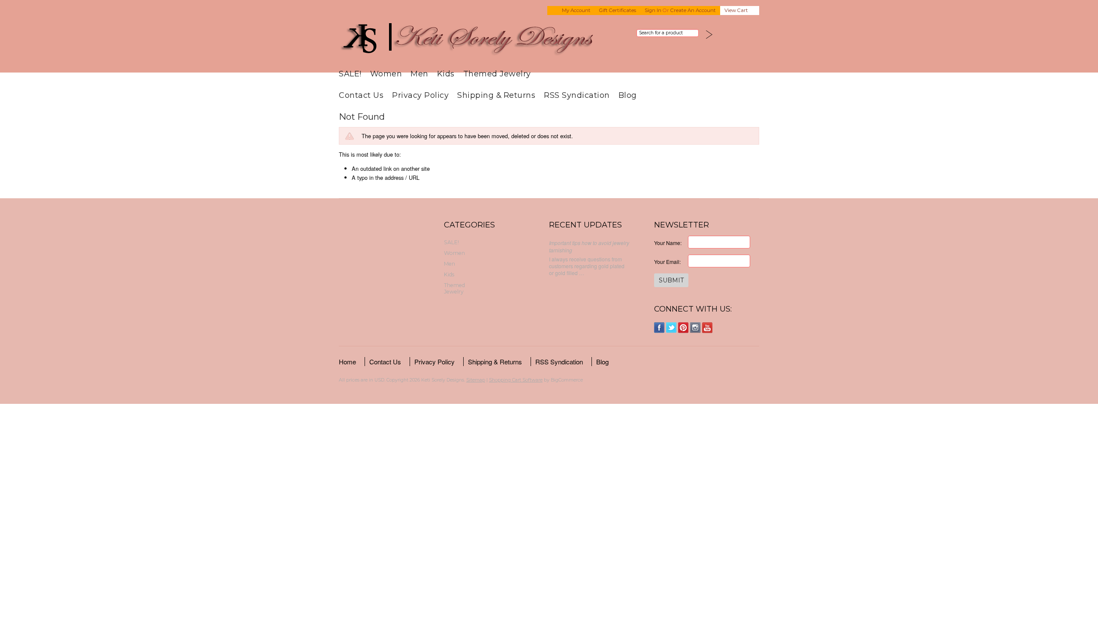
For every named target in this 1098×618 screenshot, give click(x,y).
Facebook (659, 327)
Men (419, 73)
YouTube (707, 327)
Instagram (695, 327)
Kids (446, 73)
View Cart (736, 10)
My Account (576, 10)
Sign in (653, 10)
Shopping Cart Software (516, 380)
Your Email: (667, 261)
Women (386, 73)
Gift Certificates (617, 10)
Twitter (671, 327)
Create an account (693, 10)
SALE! (350, 73)
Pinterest (683, 327)
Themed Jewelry (497, 73)
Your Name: (668, 242)
